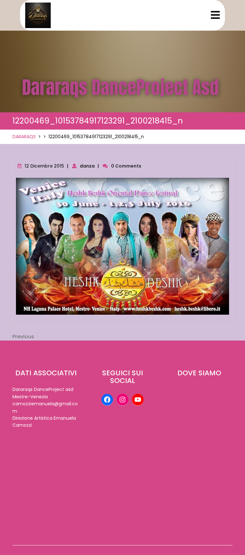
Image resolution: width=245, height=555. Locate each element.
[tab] (215, 15)
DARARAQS (24, 136)
